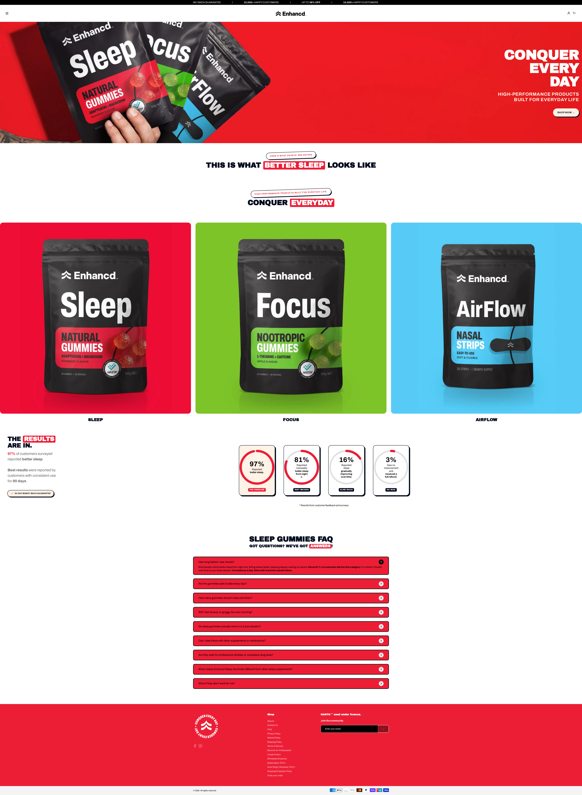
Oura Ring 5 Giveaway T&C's (281, 767)
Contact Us (272, 725)
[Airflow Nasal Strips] (486, 318)
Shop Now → (566, 112)
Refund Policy (273, 738)
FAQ (269, 729)
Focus (291, 419)
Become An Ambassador (279, 750)
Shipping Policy (274, 742)
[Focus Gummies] (291, 318)
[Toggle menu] (7, 13)
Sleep (95, 419)
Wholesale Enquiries (277, 759)
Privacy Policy (273, 734)
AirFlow (486, 419)
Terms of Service (275, 746)
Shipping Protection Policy (279, 771)
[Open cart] (574, 13)
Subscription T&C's (276, 763)
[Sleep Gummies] (95, 318)
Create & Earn (274, 754)
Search (270, 721)
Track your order (275, 775)
